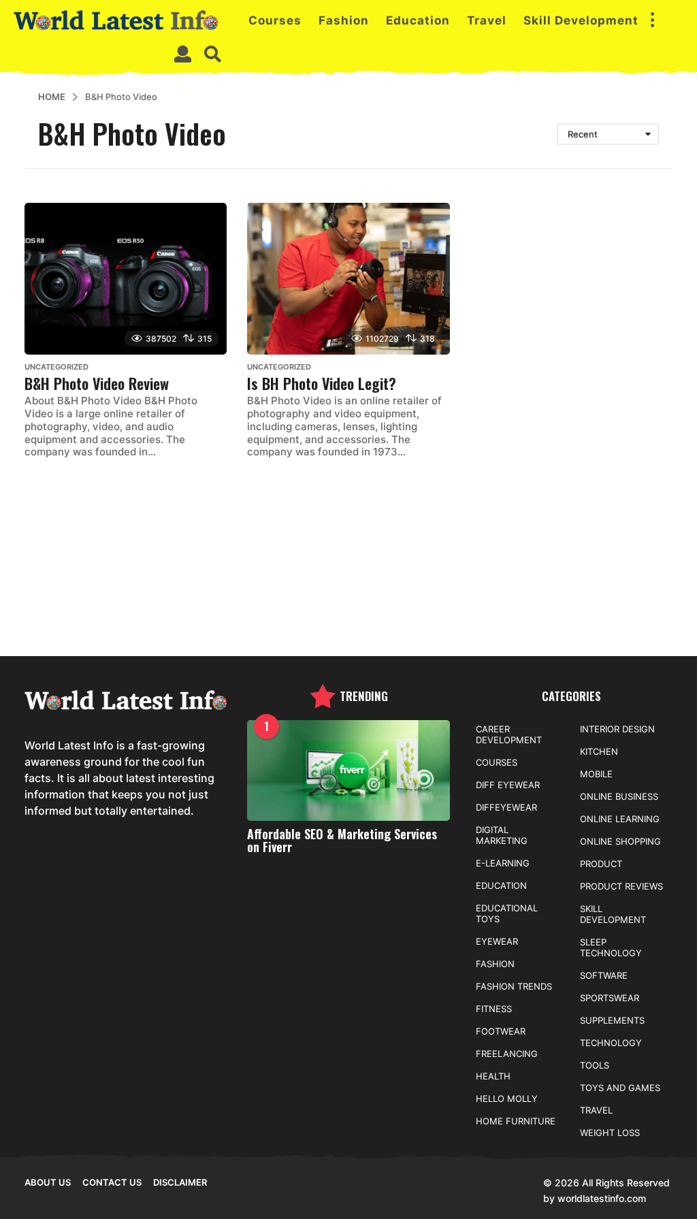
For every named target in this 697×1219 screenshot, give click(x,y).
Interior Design (617, 729)
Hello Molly (507, 1098)
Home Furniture (515, 1121)
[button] (652, 20)
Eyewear (497, 941)
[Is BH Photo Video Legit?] (348, 279)
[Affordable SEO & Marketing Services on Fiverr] (348, 771)
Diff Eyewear (508, 784)
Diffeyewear (506, 807)
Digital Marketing (502, 835)
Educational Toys (507, 913)
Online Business (619, 796)
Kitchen (599, 751)
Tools (594, 1065)
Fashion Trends (514, 986)
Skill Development (580, 20)
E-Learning (503, 863)
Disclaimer (180, 1182)
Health (493, 1076)
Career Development (509, 734)
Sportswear (609, 997)
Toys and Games (620, 1087)
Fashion (344, 20)
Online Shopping (620, 841)
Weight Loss (610, 1132)
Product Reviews (621, 886)
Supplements (612, 1020)
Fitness (494, 1008)
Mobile (596, 773)
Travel (486, 20)
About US (48, 1182)
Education (418, 20)
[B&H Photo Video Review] (126, 279)
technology (611, 1042)
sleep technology (611, 947)
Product (601, 863)
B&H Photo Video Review (97, 383)
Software (604, 975)
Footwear (500, 1031)
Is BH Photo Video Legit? (321, 383)
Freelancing (507, 1053)
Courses (275, 20)
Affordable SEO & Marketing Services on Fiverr (342, 840)
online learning (620, 818)
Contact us (112, 1182)
